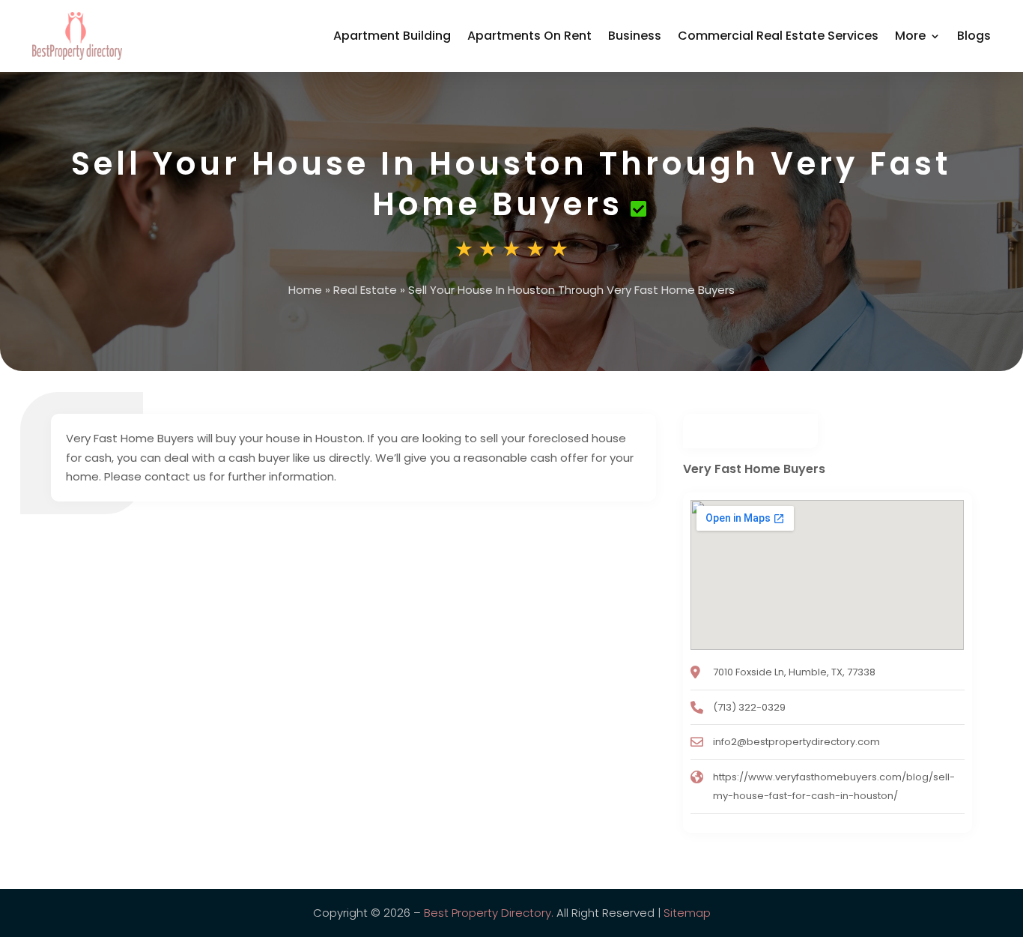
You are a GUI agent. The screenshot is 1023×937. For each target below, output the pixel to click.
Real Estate (365, 290)
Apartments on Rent (529, 35)
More (910, 35)
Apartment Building (392, 35)
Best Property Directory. (488, 913)
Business (634, 35)
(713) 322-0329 (749, 707)
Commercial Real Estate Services (778, 35)
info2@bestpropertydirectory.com (796, 742)
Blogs (974, 35)
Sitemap (687, 913)
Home (305, 290)
